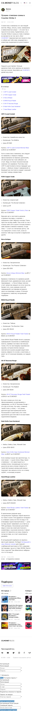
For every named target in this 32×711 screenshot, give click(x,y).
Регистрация (4, 666)
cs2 (3, 559)
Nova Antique (8, 98)
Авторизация (4, 680)
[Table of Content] (2, 89)
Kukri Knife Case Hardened (12, 106)
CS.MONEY (5, 38)
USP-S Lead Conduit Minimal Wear (18, 148)
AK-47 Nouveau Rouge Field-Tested (18, 394)
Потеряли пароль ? (10, 678)
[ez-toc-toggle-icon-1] (3, 89)
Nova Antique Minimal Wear (16, 273)
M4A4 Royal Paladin (10, 100)
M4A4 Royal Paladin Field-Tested (17, 334)
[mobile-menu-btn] (30, 3)
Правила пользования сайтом (22, 657)
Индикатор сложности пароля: (10, 692)
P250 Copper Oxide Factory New (17, 210)
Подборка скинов (13, 559)
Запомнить (5, 675)
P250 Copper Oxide (10, 95)
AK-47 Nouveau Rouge (11, 103)
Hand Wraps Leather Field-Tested (17, 508)
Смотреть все (7, 585)
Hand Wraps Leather (10, 109)
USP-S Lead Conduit (10, 92)
